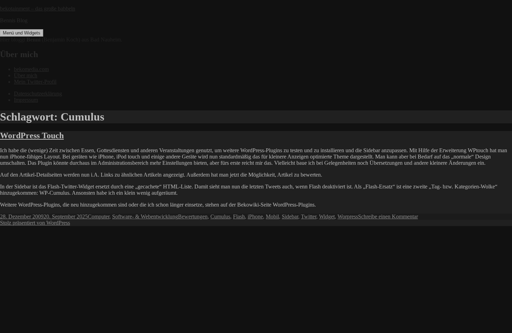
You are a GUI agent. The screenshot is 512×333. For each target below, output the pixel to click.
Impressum (26, 100)
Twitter (308, 216)
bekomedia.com (31, 69)
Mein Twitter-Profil (35, 82)
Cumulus (220, 216)
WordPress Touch (32, 135)
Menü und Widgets (21, 33)
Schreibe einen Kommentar (388, 216)
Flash (239, 216)
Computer (98, 216)
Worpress (348, 216)
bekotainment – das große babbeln (37, 8)
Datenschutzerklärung (38, 93)
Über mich (25, 75)
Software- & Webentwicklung (145, 216)
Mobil (272, 216)
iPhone (255, 216)
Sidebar (290, 216)
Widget (327, 216)
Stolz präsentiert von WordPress (35, 223)
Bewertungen (193, 216)
